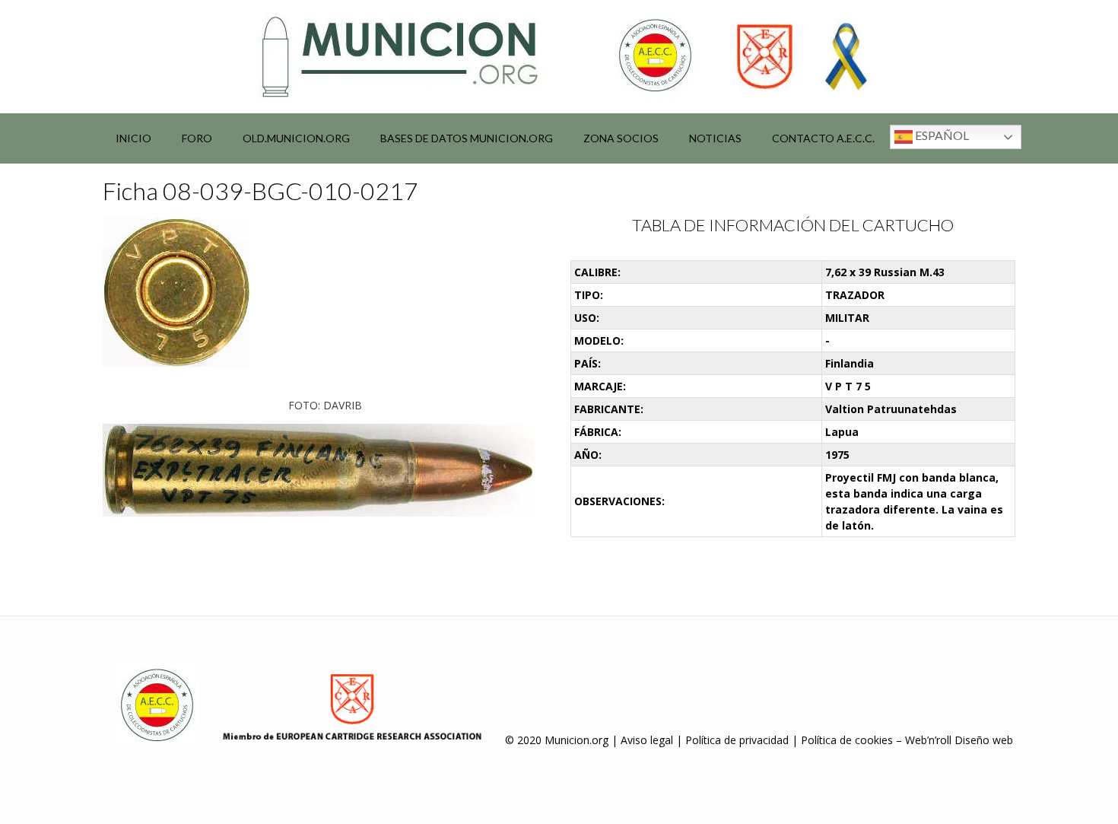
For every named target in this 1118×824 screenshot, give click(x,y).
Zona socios (621, 138)
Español (941, 135)
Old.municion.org (296, 138)
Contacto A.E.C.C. (823, 138)
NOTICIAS (715, 138)
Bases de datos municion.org (466, 138)
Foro (197, 138)
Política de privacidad (737, 740)
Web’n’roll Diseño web (959, 740)
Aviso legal (647, 740)
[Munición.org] (559, 56)
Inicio (133, 138)
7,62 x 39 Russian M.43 (885, 272)
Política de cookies (847, 740)
